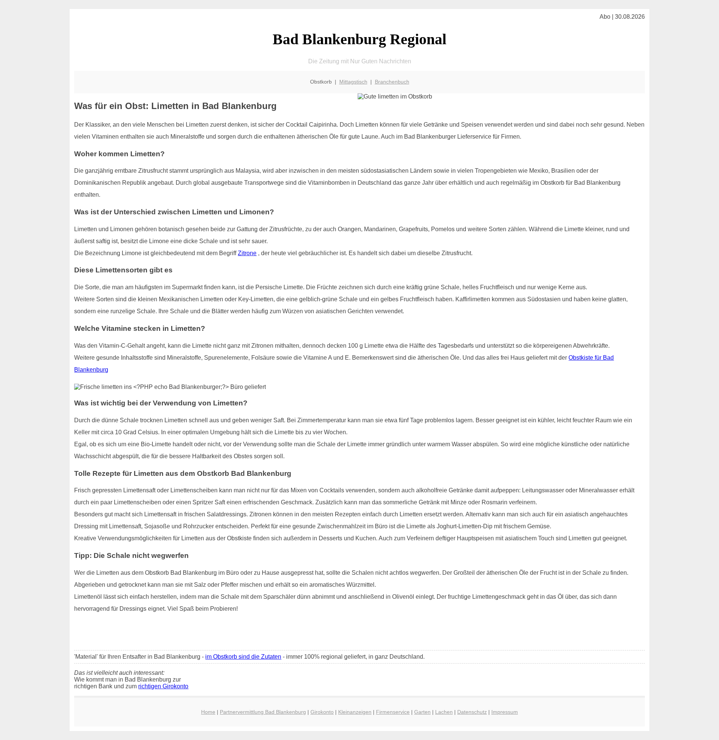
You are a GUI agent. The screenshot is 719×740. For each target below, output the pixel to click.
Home (208, 712)
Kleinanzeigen (354, 712)
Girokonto (322, 712)
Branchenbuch (392, 82)
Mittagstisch (353, 82)
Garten (422, 712)
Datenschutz (472, 712)
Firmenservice (393, 712)
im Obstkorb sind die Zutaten (243, 656)
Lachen (444, 712)
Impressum (504, 712)
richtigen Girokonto (163, 686)
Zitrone (247, 253)
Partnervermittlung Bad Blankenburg (263, 712)
